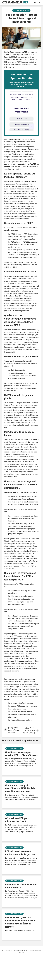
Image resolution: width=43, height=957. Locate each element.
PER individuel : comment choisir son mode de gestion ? (20, 853)
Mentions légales (35, 950)
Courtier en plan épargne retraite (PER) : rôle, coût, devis (21, 754)
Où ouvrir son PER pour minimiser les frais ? (17, 820)
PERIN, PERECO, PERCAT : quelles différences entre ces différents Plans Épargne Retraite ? (20, 922)
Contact (22, 952)
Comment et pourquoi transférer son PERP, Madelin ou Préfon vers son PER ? (20, 788)
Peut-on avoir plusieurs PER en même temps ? (21, 886)
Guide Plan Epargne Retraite (21, 10)
